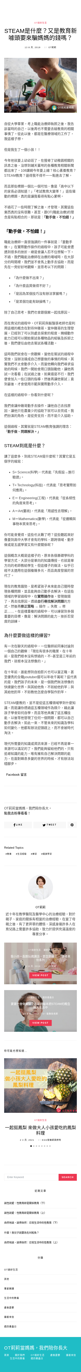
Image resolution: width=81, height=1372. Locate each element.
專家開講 (9, 1288)
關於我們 (20, 1355)
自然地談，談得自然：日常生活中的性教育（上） (31, 1242)
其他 (6, 1279)
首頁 (6, 1355)
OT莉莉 (52, 47)
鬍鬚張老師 (52, 1014)
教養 (9, 854)
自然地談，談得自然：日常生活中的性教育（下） (31, 1222)
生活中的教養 (11, 1298)
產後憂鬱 (9, 1307)
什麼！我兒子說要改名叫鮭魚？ (21, 1232)
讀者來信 (48, 950)
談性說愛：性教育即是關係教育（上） (25, 1213)
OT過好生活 (40, 23)
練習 (34, 854)
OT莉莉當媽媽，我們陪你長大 (36, 1348)
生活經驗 (22, 854)
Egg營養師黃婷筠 (51, 1140)
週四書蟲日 (48, 997)
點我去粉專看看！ (17, 813)
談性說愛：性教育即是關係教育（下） (25, 1203)
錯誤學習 (47, 854)
